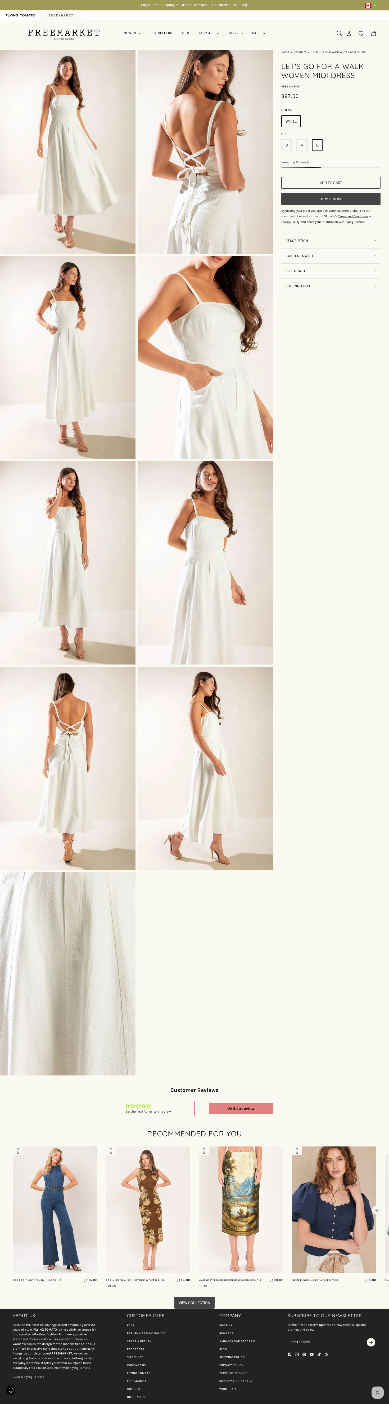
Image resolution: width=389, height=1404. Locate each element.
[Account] (348, 33)
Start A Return (139, 1341)
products (300, 52)
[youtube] (312, 1354)
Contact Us (136, 1365)
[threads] (326, 1354)
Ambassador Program (237, 1341)
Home (285, 52)
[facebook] (289, 1354)
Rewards (226, 1333)
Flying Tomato (139, 1373)
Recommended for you (194, 1133)
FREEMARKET (137, 1381)
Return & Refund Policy (146, 1333)
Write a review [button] (241, 1108)
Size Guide (135, 1357)
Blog (223, 1349)
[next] (376, 1210)
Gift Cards (136, 1397)
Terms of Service (233, 1373)
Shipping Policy (232, 1357)
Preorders (135, 1349)
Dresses (133, 1389)
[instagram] (297, 1354)
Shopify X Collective (236, 1381)
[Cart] (373, 33)
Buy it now (331, 199)
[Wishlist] (361, 33)
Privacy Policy (231, 1365)
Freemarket (291, 86)
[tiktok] (319, 1354)
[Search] (339, 33)
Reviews (225, 1325)
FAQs (131, 1325)
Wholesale (228, 1389)
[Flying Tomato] (64, 33)
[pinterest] (304, 1354)
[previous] (12, 1150)
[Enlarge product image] (67, 152)
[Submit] (371, 1342)
